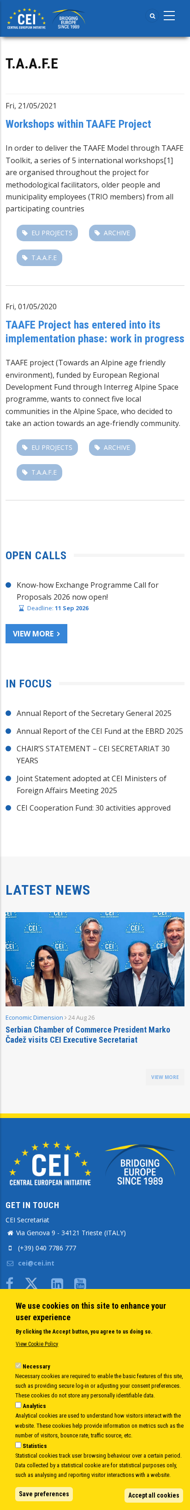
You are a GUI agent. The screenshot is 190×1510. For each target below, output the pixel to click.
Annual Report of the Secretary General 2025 (94, 713)
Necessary (36, 1366)
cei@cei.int (35, 1263)
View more (33, 634)
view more (165, 1077)
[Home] (47, 17)
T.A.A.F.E (44, 257)
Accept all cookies (153, 1495)
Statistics (35, 1445)
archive (117, 232)
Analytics (34, 1405)
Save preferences (44, 1494)
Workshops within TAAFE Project (78, 124)
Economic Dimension (34, 1017)
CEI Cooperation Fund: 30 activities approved (94, 808)
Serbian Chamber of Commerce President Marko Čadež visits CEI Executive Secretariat (88, 1035)
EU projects (51, 232)
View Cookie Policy (37, 1344)
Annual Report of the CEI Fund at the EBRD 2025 (100, 731)
